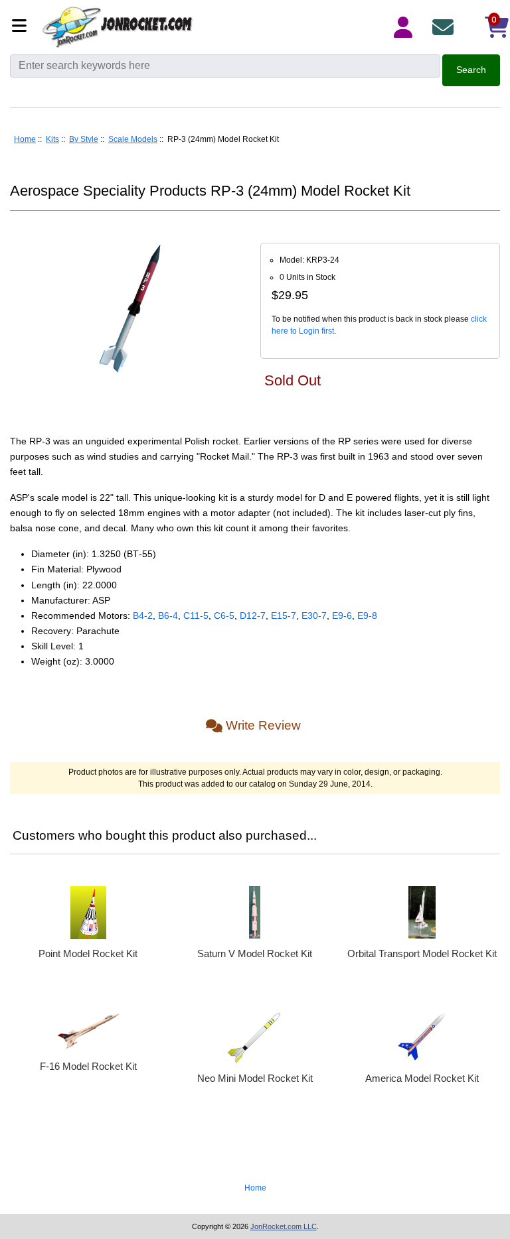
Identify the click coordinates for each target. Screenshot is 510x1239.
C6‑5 (224, 615)
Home (25, 139)
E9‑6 (342, 615)
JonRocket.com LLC (283, 1226)
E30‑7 (314, 615)
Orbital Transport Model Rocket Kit (422, 953)
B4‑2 (143, 615)
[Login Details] (405, 27)
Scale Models (132, 139)
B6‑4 (168, 615)
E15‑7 (283, 615)
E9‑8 (367, 615)
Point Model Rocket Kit (88, 953)
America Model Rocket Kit (422, 1078)
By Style (83, 139)
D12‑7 (253, 615)
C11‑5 (196, 615)
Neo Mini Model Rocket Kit (255, 1078)
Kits (52, 139)
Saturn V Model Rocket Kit (254, 953)
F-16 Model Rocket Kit (88, 1066)
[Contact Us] (445, 27)
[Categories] (23, 27)
